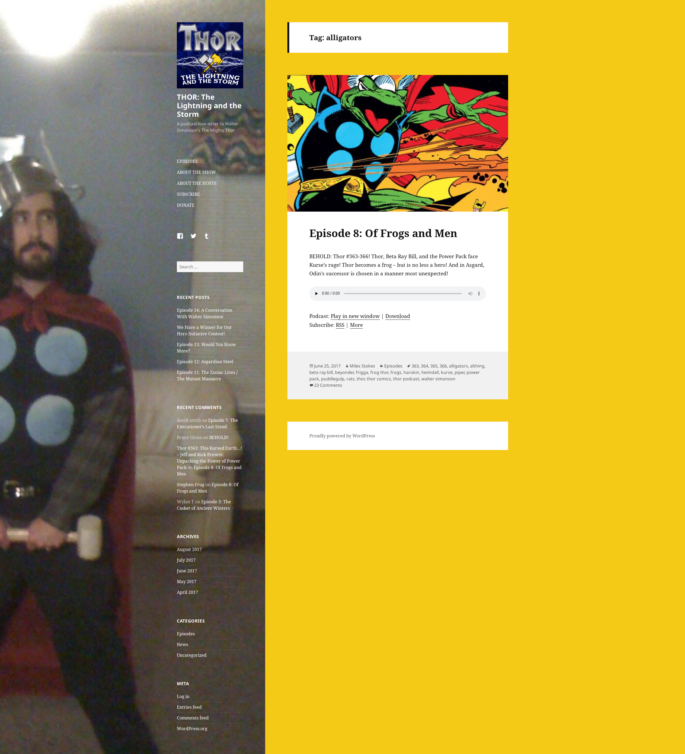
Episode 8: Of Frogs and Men (383, 233)
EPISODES (187, 161)
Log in (183, 696)
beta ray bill (321, 372)
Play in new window (355, 316)
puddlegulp (332, 379)
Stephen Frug (190, 484)
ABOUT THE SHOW (196, 172)
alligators (458, 366)
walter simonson (438, 379)
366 (443, 366)
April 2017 (187, 592)
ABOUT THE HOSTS (196, 183)
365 (433, 366)
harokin (411, 372)
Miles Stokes (362, 366)
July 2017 (186, 560)
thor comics (379, 379)
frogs (395, 372)
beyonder (344, 372)
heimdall (430, 372)
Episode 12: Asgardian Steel (205, 362)
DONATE (186, 205)
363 (415, 366)
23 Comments (328, 385)
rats (351, 379)
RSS (340, 324)
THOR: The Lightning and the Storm (209, 105)
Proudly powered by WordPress (342, 436)
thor (361, 379)
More (356, 324)
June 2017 (187, 571)
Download (397, 316)
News (182, 644)
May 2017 (186, 581)
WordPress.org (192, 729)
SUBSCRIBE (188, 194)
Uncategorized (192, 655)
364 (424, 366)
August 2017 (189, 549)
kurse (446, 372)
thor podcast (406, 379)
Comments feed (193, 718)
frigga (362, 372)
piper (460, 372)
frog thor (379, 372)
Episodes (186, 634)
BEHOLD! (219, 437)
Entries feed (189, 707)
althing (477, 366)
